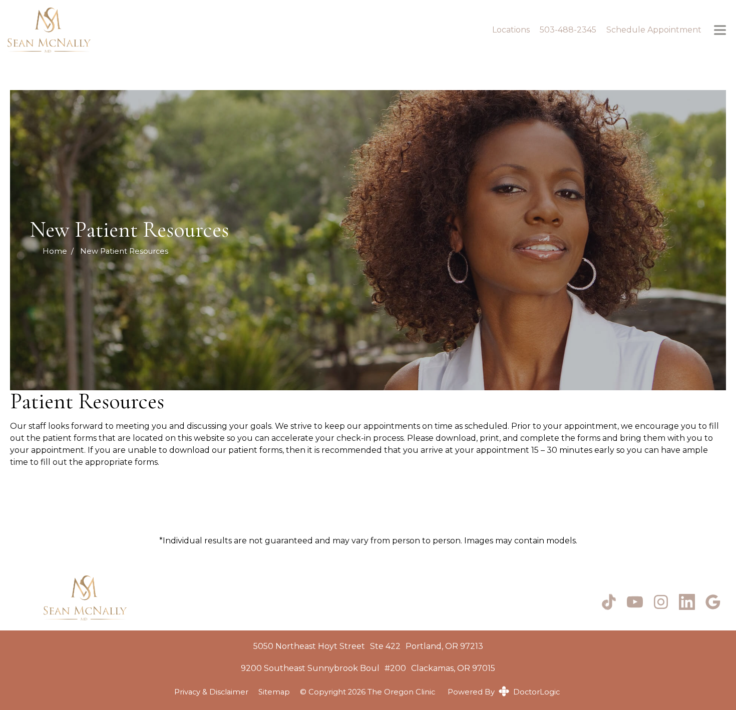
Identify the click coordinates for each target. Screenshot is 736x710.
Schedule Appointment (653, 30)
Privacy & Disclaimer (211, 692)
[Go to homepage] (238, 30)
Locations (511, 30)
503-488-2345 (568, 30)
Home (55, 251)
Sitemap (274, 692)
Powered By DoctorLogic (504, 691)
